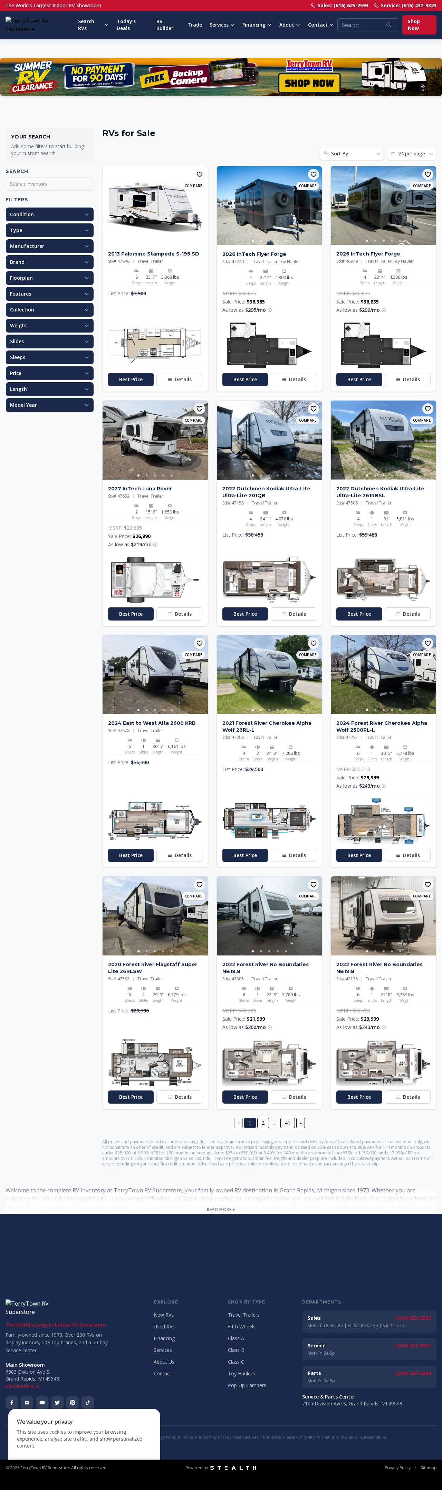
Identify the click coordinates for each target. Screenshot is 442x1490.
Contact (318, 24)
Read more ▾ (221, 1209)
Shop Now (414, 24)
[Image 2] (159, 241)
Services (219, 24)
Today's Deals (126, 24)
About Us (164, 1361)
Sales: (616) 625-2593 (343, 5)
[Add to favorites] (199, 174)
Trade (195, 24)
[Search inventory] (389, 25)
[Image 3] (269, 241)
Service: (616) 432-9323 (408, 5)
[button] (155, 345)
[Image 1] (151, 241)
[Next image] (202, 205)
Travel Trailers (244, 1314)
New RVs (164, 1314)
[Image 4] (277, 241)
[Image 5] (286, 241)
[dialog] (84, 1445)
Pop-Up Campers (247, 1385)
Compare (193, 185)
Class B (236, 1350)
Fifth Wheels (242, 1326)
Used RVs (164, 1326)
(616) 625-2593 (413, 1318)
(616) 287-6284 (413, 1373)
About (286, 24)
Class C (236, 1361)
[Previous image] (108, 205)
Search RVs (86, 24)
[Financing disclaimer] (269, 310)
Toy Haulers (241, 1373)
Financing (254, 24)
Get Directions (20, 1386)
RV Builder (164, 24)
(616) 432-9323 (413, 1345)
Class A (236, 1338)
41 (287, 1122)
